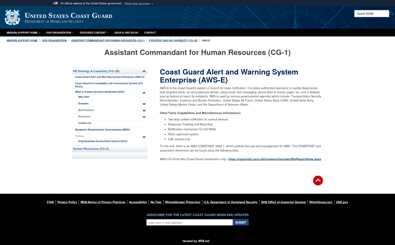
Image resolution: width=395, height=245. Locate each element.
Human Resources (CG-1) (91, 148)
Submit (240, 222)
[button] (139, 3)
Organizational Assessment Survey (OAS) (102, 141)
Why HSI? (83, 97)
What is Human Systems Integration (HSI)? (100, 91)
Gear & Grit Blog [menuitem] (126, 32)
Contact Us (84, 123)
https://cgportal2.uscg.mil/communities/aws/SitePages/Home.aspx (274, 159)
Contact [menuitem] (150, 32)
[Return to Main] (318, 183)
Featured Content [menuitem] (93, 32)
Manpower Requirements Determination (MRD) (102, 129)
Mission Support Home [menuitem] (22, 32)
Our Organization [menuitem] (58, 32)
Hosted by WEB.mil (196, 241)
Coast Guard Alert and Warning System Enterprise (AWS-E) (109, 77)
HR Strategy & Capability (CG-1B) (96, 71)
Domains (83, 103)
